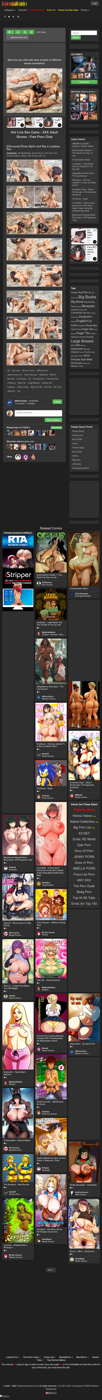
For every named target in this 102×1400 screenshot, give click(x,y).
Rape (93, 352)
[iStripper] (18, 590)
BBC (90, 292)
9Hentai (45, 1048)
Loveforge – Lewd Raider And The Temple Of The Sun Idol (83, 166)
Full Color (49, 153)
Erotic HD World (84, 839)
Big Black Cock (15, 1150)
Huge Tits (22, 382)
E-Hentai (12, 867)
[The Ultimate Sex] (18, 559)
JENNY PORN (84, 856)
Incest (92, 333)
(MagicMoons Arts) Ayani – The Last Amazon (83, 174)
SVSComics (47, 582)
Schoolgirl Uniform (77, 356)
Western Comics (48, 698)
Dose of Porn (84, 862)
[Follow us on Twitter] (9, 16)
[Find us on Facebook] (5, 16)
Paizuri (81, 352)
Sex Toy (42, 155)
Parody (45, 934)
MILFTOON (77, 439)
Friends (84, 10)
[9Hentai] (25, 457)
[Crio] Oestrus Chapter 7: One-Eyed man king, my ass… (83, 153)
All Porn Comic (28, 370)
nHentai (12, 995)
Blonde (53, 374)
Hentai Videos (82, 815)
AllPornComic (42, 370)
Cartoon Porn (14, 1194)
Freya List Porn (84, 874)
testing (75, 455)
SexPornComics (81, 1192)
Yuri (18, 391)
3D (19, 153)
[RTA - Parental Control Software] (18, 540)
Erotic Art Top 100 (84, 903)
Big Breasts (26, 153)
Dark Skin (86, 312)
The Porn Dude (84, 885)
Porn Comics (47, 584)
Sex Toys (57, 387)
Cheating (75, 309)
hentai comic (77, 435)
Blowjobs (88, 305)
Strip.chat (89, 241)
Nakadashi (77, 348)
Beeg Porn (84, 891)
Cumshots (76, 312)
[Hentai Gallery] (84, 704)
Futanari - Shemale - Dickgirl (53, 634)
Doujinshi (85, 316)
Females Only (52, 378)
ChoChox (46, 795)
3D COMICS (24, 427)
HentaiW (45, 753)
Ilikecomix (76, 459)
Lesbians (11, 387)
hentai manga (78, 447)
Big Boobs (43, 374)
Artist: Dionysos (30, 374)
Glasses (81, 325)
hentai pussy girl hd (80, 468)
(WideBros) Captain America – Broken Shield (82, 144)
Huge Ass (87, 329)
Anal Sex (83, 292)
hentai (75, 443)
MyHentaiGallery (48, 632)
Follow (57, 401)
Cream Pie (83, 310)
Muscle (83, 345)
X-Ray (81, 366)
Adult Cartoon (80, 1194)
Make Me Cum (19, 121)
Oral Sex (48, 387)
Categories (9, 10)
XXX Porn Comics (49, 1114)
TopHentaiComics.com (28, 1385)
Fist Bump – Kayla (80, 198)
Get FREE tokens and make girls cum (91, 234)
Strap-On (11, 391)
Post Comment (53, 420)
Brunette (11, 378)
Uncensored (86, 363)
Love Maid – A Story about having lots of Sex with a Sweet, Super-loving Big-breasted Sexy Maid (83, 206)
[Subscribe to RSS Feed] (13, 16)
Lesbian (23, 155)
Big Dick (87, 301)
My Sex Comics (48, 932)
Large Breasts (34, 382)
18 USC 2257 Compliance (70, 1385)
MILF (73, 345)
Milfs (78, 345)
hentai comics (78, 431)
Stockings (76, 362)
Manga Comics (15, 935)
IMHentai (78, 795)
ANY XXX (84, 880)
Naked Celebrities (82, 821)
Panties (87, 352)
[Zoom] (25, 32)
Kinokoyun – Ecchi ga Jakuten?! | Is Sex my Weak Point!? (84, 182)
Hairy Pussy (76, 329)
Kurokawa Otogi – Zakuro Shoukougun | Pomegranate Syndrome (84, 192)
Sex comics (77, 451)
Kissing (90, 336)
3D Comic (16, 370)
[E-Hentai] (18, 457)
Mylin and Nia (36, 387)
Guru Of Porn (84, 850)
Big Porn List (82, 827)
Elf (30, 378)
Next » (51, 1269)
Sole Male (86, 359)
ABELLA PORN (84, 868)
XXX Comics (14, 932)
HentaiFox (46, 882)
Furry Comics (47, 798)
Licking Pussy (23, 387)
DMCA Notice (91, 1385)
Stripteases (51, 1388)
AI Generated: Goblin (81, 159)
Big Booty (77, 301)
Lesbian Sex (47, 382)
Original (75, 351)
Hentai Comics (48, 756)
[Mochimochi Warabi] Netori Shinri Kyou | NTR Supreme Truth (83, 217)
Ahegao (74, 292)
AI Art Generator (81, 593)
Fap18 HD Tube (84, 897)
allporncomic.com (18, 37)
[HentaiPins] (33, 457)
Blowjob (78, 307)
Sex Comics (33, 155)
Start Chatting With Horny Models (39, 121)
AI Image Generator (83, 596)
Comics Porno (38, 153)
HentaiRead (79, 1258)
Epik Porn (84, 844)
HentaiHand (46, 1239)
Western (74, 366)
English (81, 320)
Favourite (22, 10)
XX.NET (84, 833)
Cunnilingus (22, 378)
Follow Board (56, 427)
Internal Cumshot (78, 336)
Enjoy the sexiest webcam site (58, 121)
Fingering (11, 382)
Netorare (87, 349)
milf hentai (76, 464)
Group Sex (91, 325)
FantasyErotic (38, 378)
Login (94, 3)
